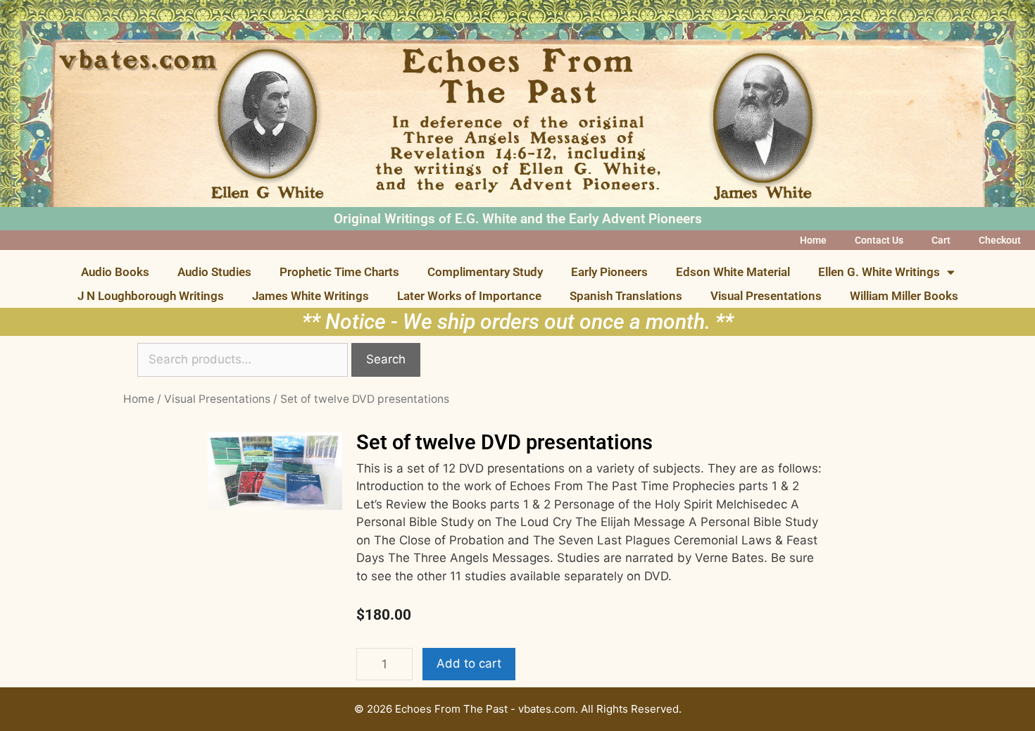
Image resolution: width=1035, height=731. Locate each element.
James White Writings (310, 296)
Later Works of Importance (469, 296)
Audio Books (115, 272)
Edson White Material (733, 272)
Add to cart (469, 663)
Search (386, 359)
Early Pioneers (609, 272)
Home (813, 240)
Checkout (1000, 240)
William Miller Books (904, 296)
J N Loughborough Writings (150, 296)
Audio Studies (214, 272)
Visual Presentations (766, 296)
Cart (941, 240)
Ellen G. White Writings (879, 272)
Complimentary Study (485, 272)
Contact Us (879, 240)
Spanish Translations (626, 296)
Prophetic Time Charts (339, 272)
